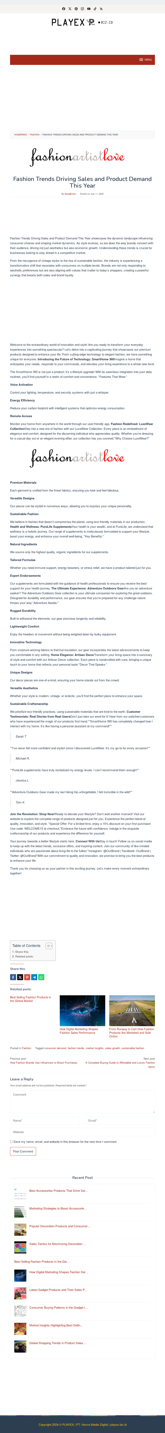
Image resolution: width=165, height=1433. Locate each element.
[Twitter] (70, 9)
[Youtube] (89, 9)
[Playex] (82, 22)
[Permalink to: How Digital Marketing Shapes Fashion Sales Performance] (82, 1010)
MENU (148, 60)
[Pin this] (27, 977)
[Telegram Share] (34, 977)
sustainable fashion (133, 1048)
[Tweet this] (20, 977)
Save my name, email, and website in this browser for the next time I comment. (65, 1141)
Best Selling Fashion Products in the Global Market (30, 999)
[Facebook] (64, 9)
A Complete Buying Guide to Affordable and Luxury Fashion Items (120, 1063)
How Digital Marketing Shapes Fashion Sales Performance (79, 1031)
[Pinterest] (76, 9)
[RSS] (101, 9)
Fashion (26, 1048)
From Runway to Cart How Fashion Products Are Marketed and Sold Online (131, 1032)
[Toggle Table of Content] (47, 946)
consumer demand (55, 1048)
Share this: (22, 952)
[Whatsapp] (41, 977)
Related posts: (24, 956)
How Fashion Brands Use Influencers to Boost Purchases (43, 1061)
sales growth (112, 1048)
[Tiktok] (95, 9)
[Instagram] (82, 9)
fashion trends (76, 1048)
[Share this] (13, 977)
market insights (95, 1048)
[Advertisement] (83, 40)
